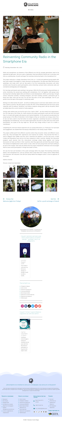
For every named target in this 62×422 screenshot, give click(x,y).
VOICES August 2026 (23, 262)
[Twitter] (32, 306)
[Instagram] (22, 306)
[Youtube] (36, 306)
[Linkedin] (43, 412)
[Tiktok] (29, 306)
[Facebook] (25, 306)
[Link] (39, 306)
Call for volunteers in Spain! (24, 333)
